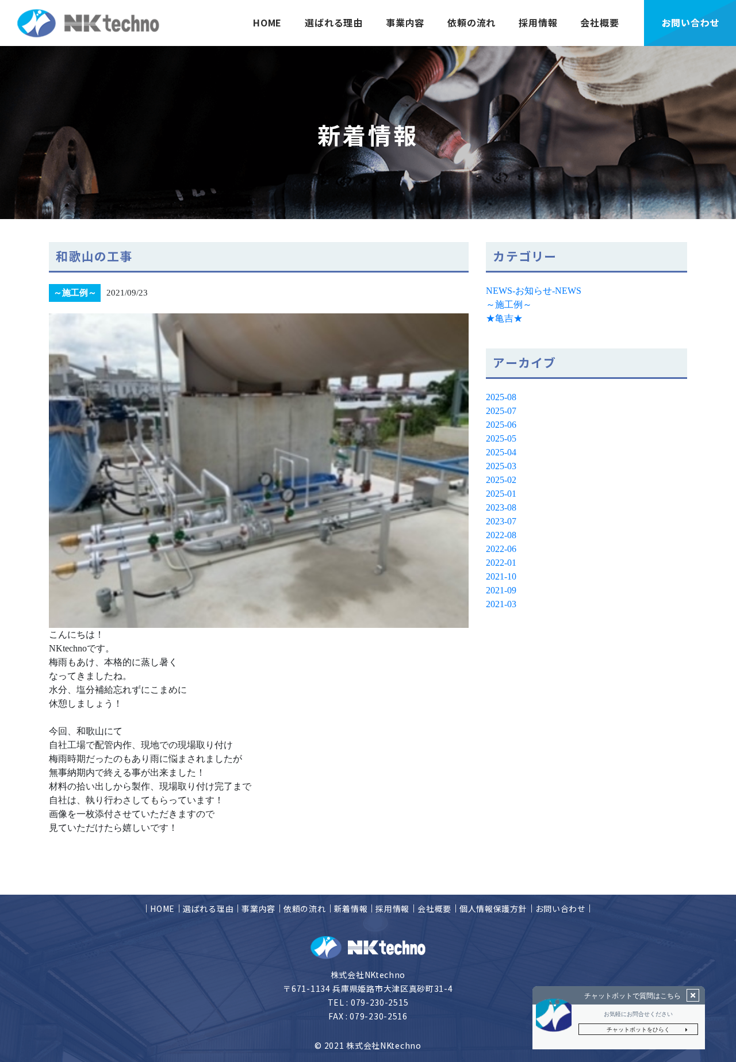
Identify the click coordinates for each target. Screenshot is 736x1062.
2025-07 (501, 411)
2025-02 (501, 480)
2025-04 (501, 452)
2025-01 (501, 494)
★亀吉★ (504, 318)
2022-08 (501, 535)
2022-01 (501, 563)
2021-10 (501, 576)
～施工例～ (509, 304)
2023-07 (501, 521)
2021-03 (501, 604)
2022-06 (501, 549)
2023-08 (501, 507)
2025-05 (501, 438)
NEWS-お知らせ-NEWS (533, 291)
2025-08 (501, 397)
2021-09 (501, 590)
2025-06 (501, 425)
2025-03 (501, 466)
